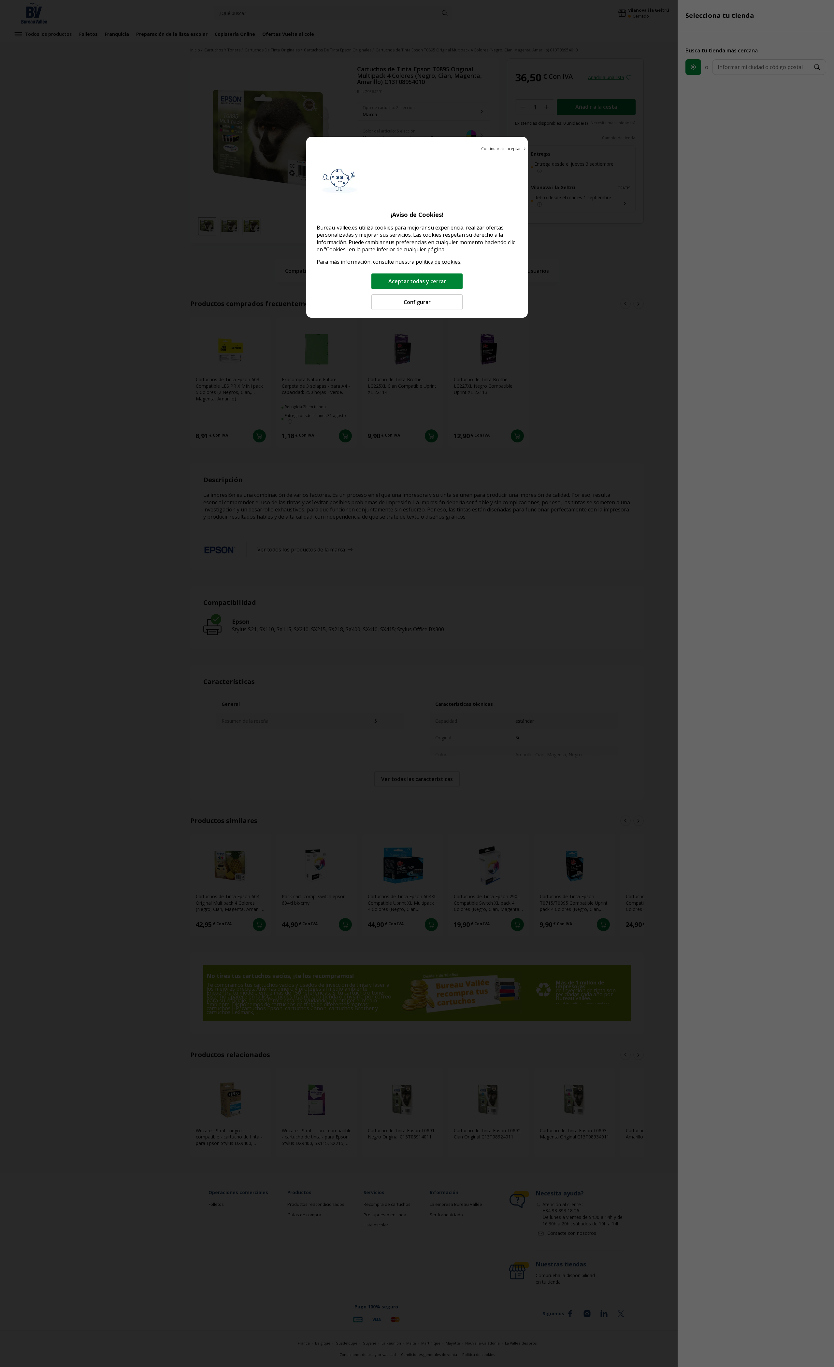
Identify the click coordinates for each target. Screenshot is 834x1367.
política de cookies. (438, 261)
